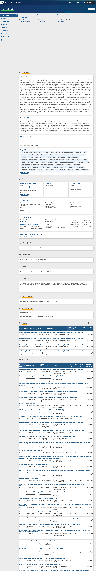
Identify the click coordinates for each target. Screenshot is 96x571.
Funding (89, 334)
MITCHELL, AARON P (45, 494)
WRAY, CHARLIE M (45, 520)
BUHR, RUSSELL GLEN (46, 534)
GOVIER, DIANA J (45, 500)
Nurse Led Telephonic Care (27, 403)
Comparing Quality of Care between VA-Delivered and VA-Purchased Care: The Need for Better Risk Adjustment (51, 422)
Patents (4, 27)
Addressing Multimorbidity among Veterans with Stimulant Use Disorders (40, 564)
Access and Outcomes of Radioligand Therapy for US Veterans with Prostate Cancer (43, 492)
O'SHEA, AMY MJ (45, 432)
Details (4, 18)
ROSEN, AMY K (45, 424)
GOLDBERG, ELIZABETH (46, 508)
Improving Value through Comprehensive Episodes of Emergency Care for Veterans (43, 376)
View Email (24, 194)
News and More (7, 37)
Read (24, 172)
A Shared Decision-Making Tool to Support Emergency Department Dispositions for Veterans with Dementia (50, 416)
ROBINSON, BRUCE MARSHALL (45, 474)
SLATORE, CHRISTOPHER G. (45, 388)
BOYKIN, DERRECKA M (46, 400)
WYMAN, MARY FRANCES (44, 439)
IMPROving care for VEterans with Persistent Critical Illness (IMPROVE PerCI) (41, 410)
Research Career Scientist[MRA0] (29, 224)
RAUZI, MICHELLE (45, 526)
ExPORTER (81, 2)
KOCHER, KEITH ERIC (45, 378)
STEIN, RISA (44, 543)
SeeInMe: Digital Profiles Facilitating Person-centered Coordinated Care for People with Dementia (47, 541)
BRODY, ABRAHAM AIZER (45, 406)
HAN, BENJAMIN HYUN (46, 567)
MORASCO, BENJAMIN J (46, 554)
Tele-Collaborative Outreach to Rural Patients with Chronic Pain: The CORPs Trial (42, 549)
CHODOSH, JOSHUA (46, 480)
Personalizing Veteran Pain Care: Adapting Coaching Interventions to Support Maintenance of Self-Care (49, 524)
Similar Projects (7, 43)
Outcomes (5, 30)
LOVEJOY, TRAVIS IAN (45, 551)
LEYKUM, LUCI (44, 488)
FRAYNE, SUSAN (45, 452)
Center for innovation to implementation (31, 450)
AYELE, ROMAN (24, 187)
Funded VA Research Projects (27, 237)
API (74, 2)
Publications (6, 24)
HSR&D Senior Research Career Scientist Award (33, 464)
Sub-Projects (6, 21)
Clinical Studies (7, 33)
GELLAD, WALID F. (45, 446)
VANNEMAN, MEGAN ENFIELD (45, 426)
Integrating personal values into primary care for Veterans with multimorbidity (42, 558)
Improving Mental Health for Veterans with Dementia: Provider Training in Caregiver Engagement (47, 436)
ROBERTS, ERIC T (45, 447)
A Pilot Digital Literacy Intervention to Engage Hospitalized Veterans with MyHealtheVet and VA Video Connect (51, 430)
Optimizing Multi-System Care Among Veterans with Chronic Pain (38, 498)
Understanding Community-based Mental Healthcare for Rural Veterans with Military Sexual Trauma (48, 391)
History (5, 40)
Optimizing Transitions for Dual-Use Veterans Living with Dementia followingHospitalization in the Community (51, 332)
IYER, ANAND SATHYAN (46, 537)
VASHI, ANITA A (45, 381)
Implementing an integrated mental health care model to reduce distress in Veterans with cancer (47, 512)
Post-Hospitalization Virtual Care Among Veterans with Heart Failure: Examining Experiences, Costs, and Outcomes (52, 518)
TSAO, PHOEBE (45, 514)
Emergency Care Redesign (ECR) (28, 478)
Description (5, 15)
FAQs (69, 2)
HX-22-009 (23, 221)
